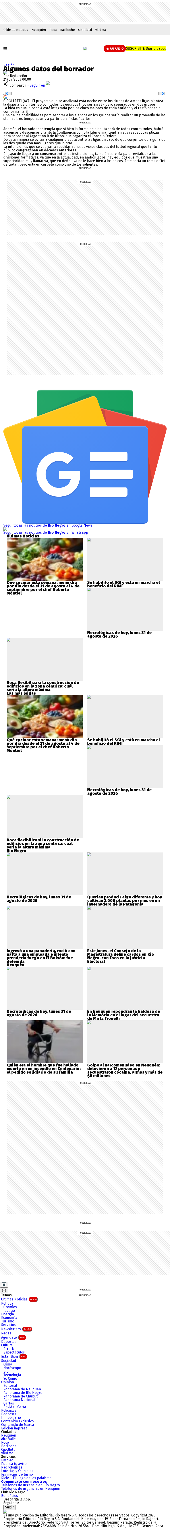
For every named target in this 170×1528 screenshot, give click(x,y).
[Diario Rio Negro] (5, 1512)
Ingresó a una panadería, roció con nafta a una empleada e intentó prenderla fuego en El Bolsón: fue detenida (41, 956)
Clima (7, 1364)
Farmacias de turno (17, 1474)
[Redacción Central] (5, 72)
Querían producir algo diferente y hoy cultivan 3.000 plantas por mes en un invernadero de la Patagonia (124, 901)
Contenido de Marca (17, 1425)
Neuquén (38, 30)
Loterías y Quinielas (17, 1471)
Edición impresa (14, 1428)
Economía (9, 1318)
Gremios (10, 1307)
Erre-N (9, 1349)
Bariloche (67, 30)
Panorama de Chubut (20, 1396)
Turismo (7, 1321)
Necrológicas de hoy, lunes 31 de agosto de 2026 (119, 634)
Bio (5, 1371)
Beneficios (9, 1496)
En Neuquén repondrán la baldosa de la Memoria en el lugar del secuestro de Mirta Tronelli (123, 1015)
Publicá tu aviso (14, 1464)
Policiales (8, 1410)
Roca (53, 30)
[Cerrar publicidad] (4, 1285)
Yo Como (10, 1378)
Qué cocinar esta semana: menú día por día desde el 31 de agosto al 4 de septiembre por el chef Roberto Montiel (43, 588)
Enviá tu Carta (14, 1407)
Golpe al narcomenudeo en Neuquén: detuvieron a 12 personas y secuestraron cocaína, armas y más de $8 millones (124, 1070)
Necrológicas (11, 1467)
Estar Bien (13, 1356)
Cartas (8, 1403)
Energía (7, 1314)
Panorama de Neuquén (22, 1389)
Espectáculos (14, 1352)
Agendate (13, 1337)
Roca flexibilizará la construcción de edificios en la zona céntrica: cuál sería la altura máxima (43, 686)
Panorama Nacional (19, 1400)
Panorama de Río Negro (22, 1393)
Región (9, 65)
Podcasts (8, 1414)
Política (7, 1303)
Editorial (10, 1385)
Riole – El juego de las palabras (26, 1478)
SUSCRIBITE (146, 48)
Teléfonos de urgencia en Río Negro (30, 1485)
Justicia (9, 1310)
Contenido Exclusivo (17, 1421)
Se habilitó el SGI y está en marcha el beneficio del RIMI (123, 584)
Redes (6, 1333)
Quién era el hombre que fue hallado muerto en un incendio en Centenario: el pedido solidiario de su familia (44, 1069)
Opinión (7, 1382)
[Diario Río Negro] (85, 48)
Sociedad (8, 1361)
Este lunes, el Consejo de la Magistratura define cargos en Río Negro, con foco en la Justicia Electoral (120, 956)
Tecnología (12, 1375)
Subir (9, 1507)
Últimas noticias (15, 30)
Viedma (100, 30)
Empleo (7, 1460)
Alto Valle (8, 1439)
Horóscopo (12, 1368)
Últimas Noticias (19, 1299)
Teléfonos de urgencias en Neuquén (30, 1488)
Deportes (8, 1342)
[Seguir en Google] (5, 97)
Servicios (8, 1325)
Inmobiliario (11, 1417)
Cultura (7, 1345)
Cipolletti (85, 30)
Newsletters (16, 1329)
